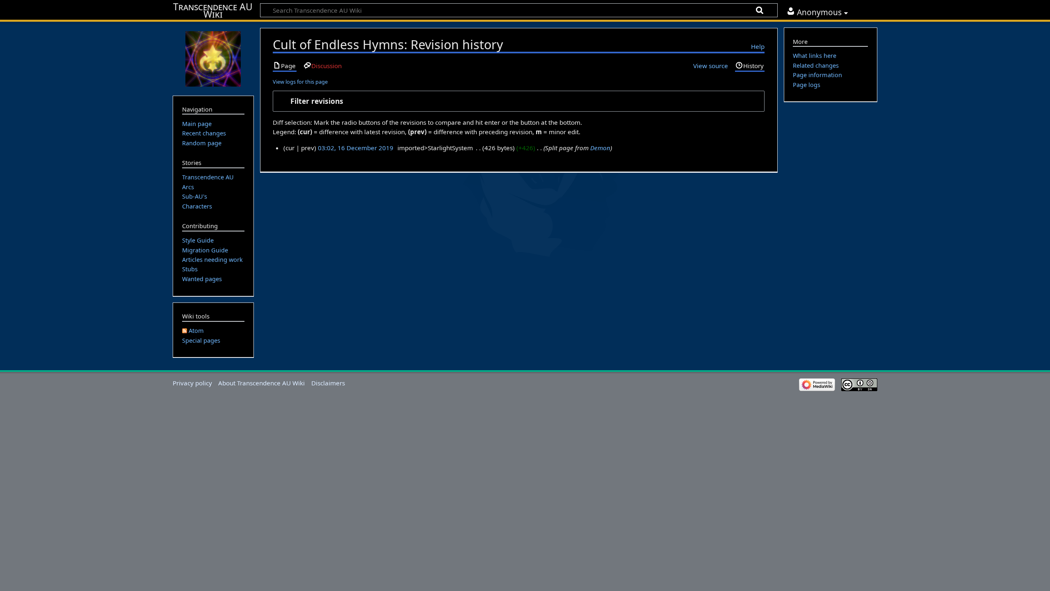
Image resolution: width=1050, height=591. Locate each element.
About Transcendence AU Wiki (261, 383)
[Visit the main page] (213, 57)
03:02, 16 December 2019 (355, 148)
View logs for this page (300, 81)
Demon (600, 148)
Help (758, 46)
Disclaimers (328, 383)
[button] (519, 101)
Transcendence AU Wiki (213, 10)
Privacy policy (192, 383)
